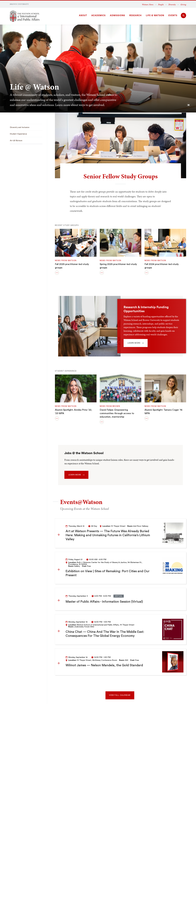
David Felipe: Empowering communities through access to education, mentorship (117, 413)
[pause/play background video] (188, 105)
